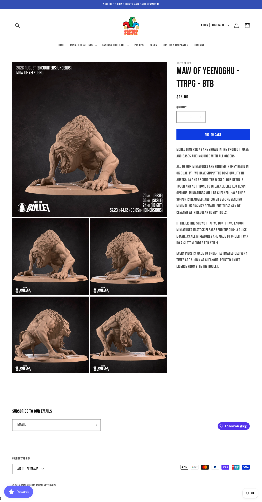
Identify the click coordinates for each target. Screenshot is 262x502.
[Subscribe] (95, 425)
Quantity (181, 107)
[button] (17, 25)
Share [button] (186, 281)
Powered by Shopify (46, 485)
